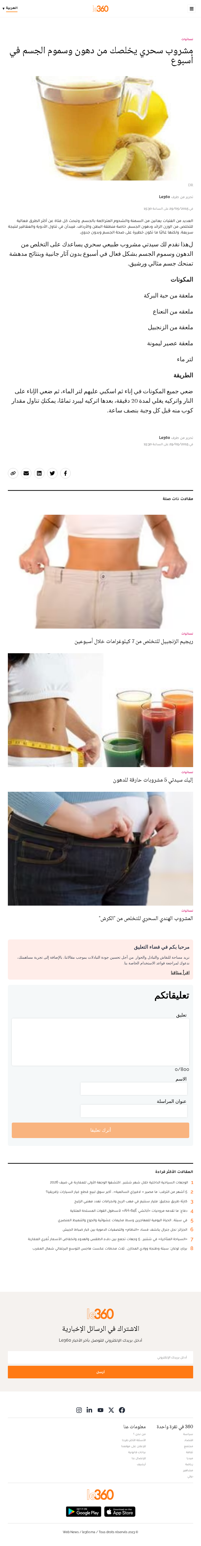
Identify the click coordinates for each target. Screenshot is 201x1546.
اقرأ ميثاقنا (180, 972)
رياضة (189, 1464)
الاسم (181, 1079)
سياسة (188, 1434)
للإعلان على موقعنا (133, 1446)
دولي (190, 1476)
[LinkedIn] (90, 1410)
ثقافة (189, 1452)
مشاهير (188, 1470)
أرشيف (141, 1464)
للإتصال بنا (139, 1458)
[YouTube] (100, 1410)
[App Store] (120, 1511)
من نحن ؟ (139, 1434)
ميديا (190, 1458)
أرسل (100, 1372)
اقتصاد (188, 1440)
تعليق (181, 1015)
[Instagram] (79, 1410)
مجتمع (188, 1446)
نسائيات (187, 39)
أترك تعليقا (100, 1130)
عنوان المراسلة (172, 1101)
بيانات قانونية (137, 1452)
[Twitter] (111, 1410)
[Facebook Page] (122, 1410)
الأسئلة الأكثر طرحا (134, 1440)
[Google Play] (83, 1511)
